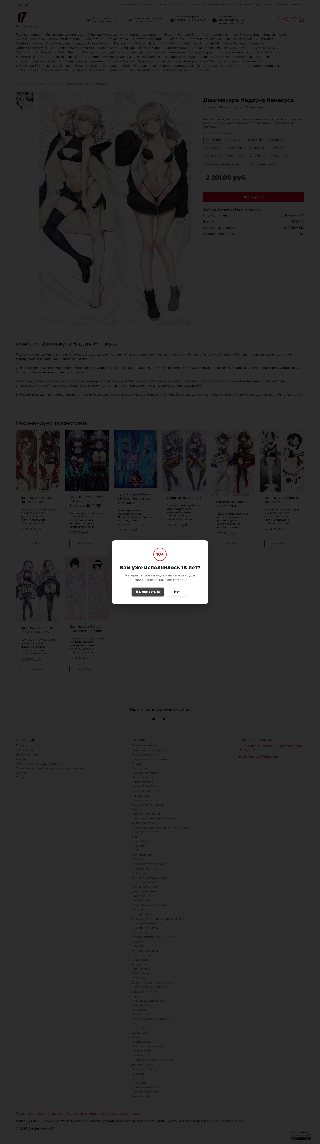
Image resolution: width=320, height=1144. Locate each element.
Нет (177, 592)
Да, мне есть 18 (148, 592)
